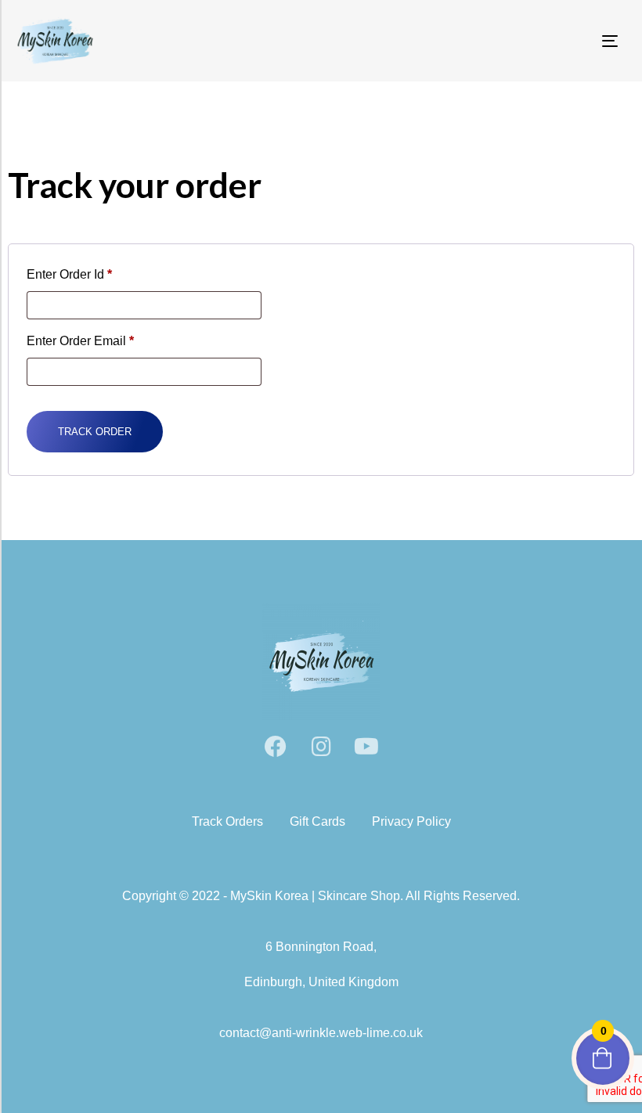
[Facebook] (276, 747)
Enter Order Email (80, 341)
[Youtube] (366, 747)
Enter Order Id (69, 274)
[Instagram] (321, 747)
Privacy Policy (411, 821)
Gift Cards (317, 821)
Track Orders (227, 821)
